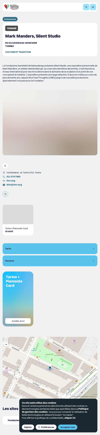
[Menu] (93, 7)
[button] (50, 367)
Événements (10, 19)
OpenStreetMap (83, 396)
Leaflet (74, 396)
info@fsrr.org (14, 184)
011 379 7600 (13, 176)
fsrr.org (11, 180)
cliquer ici (69, 417)
